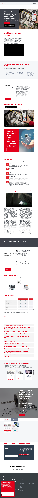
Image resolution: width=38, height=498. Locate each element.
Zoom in (33, 309)
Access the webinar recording (11, 149)
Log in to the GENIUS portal (9, 25)
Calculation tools (22, 483)
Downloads (28, 3)
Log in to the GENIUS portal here (10, 107)
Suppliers (21, 491)
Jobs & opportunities (31, 483)
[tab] (8, 83)
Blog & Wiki (23, 3)
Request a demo (7, 22)
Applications (19, 3)
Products (7, 3)
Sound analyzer (22, 484)
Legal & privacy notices (23, 486)
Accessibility (21, 490)
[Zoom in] (19, 304)
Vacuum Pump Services (13, 3)
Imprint (21, 487)
